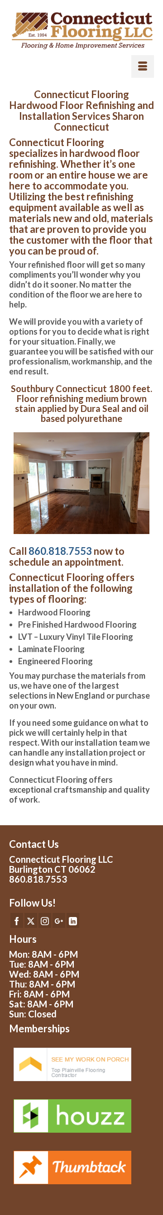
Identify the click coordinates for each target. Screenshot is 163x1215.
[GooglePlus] (59, 920)
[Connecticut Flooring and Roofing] (81, 30)
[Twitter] (30, 920)
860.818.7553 (60, 551)
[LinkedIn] (73, 920)
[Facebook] (16, 920)
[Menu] (142, 66)
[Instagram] (44, 920)
